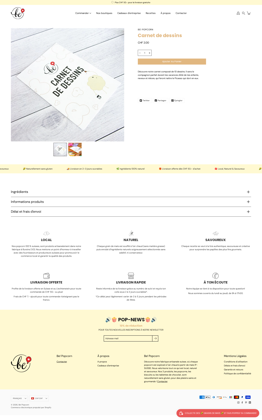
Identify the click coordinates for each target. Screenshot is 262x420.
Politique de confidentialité (237, 373)
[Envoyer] (155, 338)
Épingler (178, 100)
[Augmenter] (150, 53)
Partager (162, 100)
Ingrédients (19, 192)
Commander (82, 13)
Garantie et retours (233, 369)
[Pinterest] (246, 402)
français (17, 398)
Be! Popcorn (24, 404)
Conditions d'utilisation (235, 361)
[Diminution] (140, 53)
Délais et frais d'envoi (234, 365)
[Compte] (238, 13)
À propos (166, 13)
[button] (243, 13)
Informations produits (27, 202)
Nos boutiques (104, 13)
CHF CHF (39, 398)
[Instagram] (238, 402)
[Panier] (249, 13)
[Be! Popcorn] (18, 13)
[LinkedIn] (250, 402)
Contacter (181, 13)
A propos (102, 361)
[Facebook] (242, 402)
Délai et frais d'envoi (26, 211)
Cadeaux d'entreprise (129, 13)
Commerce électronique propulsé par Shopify (31, 407)
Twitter (146, 100)
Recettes (151, 13)
